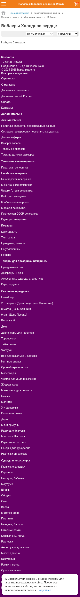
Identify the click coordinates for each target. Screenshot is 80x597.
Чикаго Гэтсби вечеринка (16, 190)
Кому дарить (9, 231)
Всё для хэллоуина (13, 196)
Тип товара (8, 237)
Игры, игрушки (10, 284)
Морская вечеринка (13, 207)
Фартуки (6, 350)
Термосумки (8, 338)
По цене (6, 254)
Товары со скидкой (13, 148)
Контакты (7, 107)
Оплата (5, 101)
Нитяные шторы (11, 361)
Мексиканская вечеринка (16, 184)
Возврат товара (11, 143)
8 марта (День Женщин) (16, 308)
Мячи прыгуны (10, 424)
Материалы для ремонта (16, 390)
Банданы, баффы (12, 524)
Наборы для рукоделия (15, 447)
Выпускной (8, 320)
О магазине (8, 84)
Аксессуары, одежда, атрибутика (22, 278)
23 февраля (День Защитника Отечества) (27, 303)
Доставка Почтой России (16, 96)
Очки (4, 501)
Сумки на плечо (11, 570)
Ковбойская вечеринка (15, 202)
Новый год (7, 297)
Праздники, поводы (13, 243)
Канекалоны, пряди (13, 535)
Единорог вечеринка (13, 219)
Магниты (6, 401)
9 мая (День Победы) (14, 314)
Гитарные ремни (11, 530)
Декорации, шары (12, 272)
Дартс (5, 419)
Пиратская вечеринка (14, 167)
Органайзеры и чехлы (14, 367)
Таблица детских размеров (17, 154)
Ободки (5, 495)
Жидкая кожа (9, 384)
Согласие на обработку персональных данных (30, 131)
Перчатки (7, 518)
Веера (5, 507)
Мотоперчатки (10, 512)
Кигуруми (7, 483)
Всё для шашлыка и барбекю (19, 355)
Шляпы (5, 489)
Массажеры (8, 373)
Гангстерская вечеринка (16, 179)
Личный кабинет (11, 120)
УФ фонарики (9, 407)
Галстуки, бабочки (12, 478)
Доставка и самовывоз (15, 90)
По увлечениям (10, 249)
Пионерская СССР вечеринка (19, 213)
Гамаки (5, 396)
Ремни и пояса (10, 564)
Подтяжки (7, 472)
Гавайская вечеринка (14, 173)
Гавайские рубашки (13, 466)
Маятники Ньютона (13, 436)
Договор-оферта (11, 137)
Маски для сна (10, 553)
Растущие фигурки (13, 430)
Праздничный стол (12, 267)
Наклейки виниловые (14, 453)
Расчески (7, 541)
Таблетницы (8, 344)
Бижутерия (8, 558)
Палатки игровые (11, 413)
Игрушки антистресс (13, 442)
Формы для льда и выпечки (18, 378)
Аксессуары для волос (15, 547)
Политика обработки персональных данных (28, 125)
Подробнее (44, 590)
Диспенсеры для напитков (17, 332)
